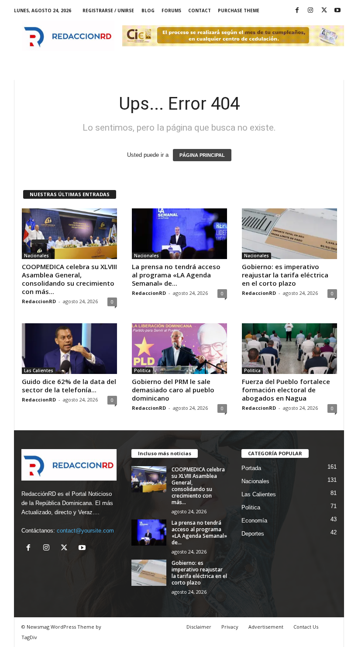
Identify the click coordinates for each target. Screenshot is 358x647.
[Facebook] (297, 10)
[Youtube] (337, 10)
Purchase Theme (238, 10)
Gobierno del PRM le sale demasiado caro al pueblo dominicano (173, 389)
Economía (254, 520)
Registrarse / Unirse (108, 10)
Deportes (252, 533)
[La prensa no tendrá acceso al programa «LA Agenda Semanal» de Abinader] (179, 233)
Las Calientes (38, 370)
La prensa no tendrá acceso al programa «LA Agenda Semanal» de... (176, 274)
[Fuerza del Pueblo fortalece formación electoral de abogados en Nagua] (289, 348)
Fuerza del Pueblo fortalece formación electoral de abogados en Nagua (286, 389)
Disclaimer (198, 626)
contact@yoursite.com (85, 530)
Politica (142, 370)
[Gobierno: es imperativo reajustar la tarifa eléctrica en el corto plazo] (289, 233)
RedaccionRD (39, 301)
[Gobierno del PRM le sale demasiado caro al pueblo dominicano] (179, 348)
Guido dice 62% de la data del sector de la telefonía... (69, 385)
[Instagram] (310, 10)
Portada (251, 468)
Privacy (229, 626)
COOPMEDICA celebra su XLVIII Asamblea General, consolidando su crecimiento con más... (69, 279)
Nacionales (36, 256)
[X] (324, 10)
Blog (148, 10)
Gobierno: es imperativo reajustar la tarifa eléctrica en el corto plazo (285, 274)
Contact (199, 10)
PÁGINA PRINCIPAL (202, 155)
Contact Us (305, 626)
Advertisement (265, 626)
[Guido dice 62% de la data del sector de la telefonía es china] (69, 348)
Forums (171, 10)
